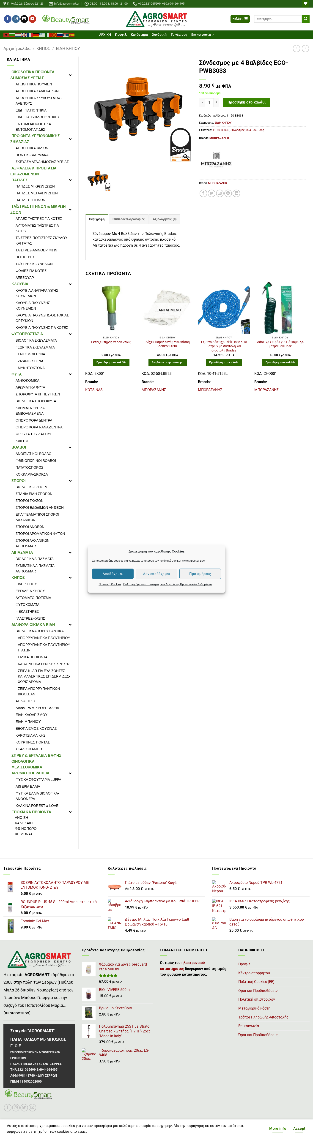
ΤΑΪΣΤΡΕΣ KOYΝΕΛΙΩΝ (34, 264)
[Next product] (296, 48)
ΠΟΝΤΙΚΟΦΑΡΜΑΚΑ (32, 155)
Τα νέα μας (179, 35)
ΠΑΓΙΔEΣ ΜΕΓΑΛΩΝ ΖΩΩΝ (37, 193)
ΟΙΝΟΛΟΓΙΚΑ (23, 761)
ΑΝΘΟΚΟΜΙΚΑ (27, 380)
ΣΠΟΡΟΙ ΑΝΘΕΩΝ (30, 527)
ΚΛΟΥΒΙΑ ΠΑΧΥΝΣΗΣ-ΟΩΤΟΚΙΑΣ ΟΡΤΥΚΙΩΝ (42, 318)
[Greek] (42, 34)
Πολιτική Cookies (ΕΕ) (256, 982)
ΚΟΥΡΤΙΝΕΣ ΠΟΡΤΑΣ (33, 742)
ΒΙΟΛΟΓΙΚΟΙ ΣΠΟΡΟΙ (32, 487)
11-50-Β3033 (221, 130)
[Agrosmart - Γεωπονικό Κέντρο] (156, 19)
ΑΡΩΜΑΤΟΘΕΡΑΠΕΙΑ (30, 773)
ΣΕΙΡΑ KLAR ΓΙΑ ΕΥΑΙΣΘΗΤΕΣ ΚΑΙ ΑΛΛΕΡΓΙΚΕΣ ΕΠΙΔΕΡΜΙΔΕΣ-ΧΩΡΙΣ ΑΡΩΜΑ (44, 676)
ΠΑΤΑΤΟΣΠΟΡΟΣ (29, 467)
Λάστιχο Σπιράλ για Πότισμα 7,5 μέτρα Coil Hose (280, 344)
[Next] (305, 339)
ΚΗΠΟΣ (43, 48)
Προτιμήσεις (200, 574)
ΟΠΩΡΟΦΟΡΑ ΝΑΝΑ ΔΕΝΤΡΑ (39, 427)
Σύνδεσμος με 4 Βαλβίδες (247, 130)
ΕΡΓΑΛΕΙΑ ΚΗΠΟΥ (30, 591)
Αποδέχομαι (113, 574)
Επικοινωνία (201, 35)
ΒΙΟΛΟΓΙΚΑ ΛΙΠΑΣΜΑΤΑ (35, 559)
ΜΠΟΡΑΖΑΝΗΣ (219, 138)
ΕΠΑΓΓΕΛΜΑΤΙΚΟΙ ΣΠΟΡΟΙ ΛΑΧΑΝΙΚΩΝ (37, 517)
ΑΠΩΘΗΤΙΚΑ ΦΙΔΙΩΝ (32, 148)
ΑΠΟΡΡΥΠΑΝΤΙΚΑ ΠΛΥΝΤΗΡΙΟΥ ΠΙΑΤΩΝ (44, 647)
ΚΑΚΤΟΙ (22, 441)
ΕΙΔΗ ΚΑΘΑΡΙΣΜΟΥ (31, 715)
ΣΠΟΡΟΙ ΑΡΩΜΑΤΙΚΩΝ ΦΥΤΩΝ (40, 534)
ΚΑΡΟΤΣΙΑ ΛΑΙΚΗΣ (30, 735)
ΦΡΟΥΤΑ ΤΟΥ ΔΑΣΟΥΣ (34, 434)
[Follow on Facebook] (7, 19)
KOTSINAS (94, 390)
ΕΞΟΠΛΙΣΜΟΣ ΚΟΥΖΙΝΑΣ (36, 728)
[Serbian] (66, 34)
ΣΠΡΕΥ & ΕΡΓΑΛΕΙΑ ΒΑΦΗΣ (36, 755)
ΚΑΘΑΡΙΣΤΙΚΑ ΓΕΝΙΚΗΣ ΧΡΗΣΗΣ (44, 664)
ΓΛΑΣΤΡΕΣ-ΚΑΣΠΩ (30, 618)
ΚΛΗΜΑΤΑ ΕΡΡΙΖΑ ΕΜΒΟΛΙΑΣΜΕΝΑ (30, 410)
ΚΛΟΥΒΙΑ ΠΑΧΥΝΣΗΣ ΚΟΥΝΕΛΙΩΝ (33, 305)
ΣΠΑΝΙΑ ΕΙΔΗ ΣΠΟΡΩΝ (34, 494)
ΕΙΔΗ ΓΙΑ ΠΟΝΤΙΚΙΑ (31, 110)
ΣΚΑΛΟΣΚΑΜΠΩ (29, 749)
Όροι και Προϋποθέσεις (258, 1035)
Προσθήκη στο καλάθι (247, 102)
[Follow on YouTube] (32, 19)
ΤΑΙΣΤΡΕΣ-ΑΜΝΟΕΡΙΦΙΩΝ (36, 250)
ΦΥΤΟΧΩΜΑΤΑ (27, 605)
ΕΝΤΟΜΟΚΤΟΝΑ (31, 354)
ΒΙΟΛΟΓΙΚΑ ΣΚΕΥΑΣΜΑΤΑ (36, 340)
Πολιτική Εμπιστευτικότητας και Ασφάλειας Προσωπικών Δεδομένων (167, 584)
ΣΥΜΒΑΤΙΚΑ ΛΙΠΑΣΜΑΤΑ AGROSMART (35, 568)
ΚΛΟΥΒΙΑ (19, 284)
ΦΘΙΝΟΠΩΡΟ (26, 828)
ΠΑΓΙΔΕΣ (19, 180)
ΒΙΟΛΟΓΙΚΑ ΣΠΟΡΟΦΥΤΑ (36, 401)
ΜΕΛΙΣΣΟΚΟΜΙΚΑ (26, 767)
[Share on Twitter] (211, 193)
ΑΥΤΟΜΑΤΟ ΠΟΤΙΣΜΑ (33, 598)
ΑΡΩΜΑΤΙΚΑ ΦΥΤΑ (30, 387)
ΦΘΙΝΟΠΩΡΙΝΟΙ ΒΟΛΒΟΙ (36, 461)
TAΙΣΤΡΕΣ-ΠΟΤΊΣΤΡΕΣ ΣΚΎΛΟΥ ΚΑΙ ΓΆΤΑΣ (41, 240)
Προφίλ (121, 35)
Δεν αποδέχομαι (156, 574)
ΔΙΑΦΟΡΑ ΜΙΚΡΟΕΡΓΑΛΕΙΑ (37, 708)
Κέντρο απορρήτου (254, 973)
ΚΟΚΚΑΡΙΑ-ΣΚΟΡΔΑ (32, 474)
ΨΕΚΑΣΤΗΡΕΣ (27, 611)
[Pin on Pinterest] (228, 193)
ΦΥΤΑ (16, 374)
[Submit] (306, 19)
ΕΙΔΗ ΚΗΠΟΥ (68, 48)
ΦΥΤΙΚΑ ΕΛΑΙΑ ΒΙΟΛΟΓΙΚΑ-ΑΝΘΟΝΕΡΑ (37, 796)
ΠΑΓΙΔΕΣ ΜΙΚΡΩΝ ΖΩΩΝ (35, 186)
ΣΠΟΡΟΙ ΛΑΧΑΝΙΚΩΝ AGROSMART (32, 543)
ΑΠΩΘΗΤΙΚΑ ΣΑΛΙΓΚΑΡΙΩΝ (37, 91)
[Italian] (48, 34)
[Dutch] (18, 34)
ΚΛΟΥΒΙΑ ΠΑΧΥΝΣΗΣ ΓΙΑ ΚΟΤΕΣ (42, 327)
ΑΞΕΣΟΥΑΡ (25, 278)
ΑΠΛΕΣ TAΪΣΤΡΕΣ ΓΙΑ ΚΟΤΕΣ (39, 219)
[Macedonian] (54, 34)
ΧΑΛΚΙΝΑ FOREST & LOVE (37, 806)
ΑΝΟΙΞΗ (21, 817)
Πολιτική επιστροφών (256, 999)
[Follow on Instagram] (16, 19)
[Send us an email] (24, 19)
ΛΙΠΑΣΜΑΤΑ (22, 552)
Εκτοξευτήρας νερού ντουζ (111, 342)
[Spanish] (72, 34)
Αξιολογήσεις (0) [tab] (165, 219)
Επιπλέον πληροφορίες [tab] (129, 219)
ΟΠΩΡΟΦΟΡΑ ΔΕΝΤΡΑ (34, 420)
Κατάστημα (139, 35)
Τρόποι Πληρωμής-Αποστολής (263, 1017)
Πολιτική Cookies (110, 584)
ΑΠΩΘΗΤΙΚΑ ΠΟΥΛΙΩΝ (34, 84)
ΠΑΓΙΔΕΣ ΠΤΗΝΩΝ (30, 200)
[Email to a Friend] (220, 193)
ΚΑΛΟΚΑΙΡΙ (24, 823)
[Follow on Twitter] (24, 1107)
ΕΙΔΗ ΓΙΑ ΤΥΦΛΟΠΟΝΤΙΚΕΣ (38, 117)
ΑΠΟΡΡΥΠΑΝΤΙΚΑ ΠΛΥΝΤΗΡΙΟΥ (44, 638)
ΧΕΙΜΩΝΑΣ (24, 834)
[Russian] (60, 34)
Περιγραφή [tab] (96, 219)
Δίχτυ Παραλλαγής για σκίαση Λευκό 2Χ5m (168, 344)
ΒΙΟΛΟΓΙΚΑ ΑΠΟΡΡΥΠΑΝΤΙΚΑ (40, 631)
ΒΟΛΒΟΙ (18, 447)
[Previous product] (305, 48)
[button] (240, 19)
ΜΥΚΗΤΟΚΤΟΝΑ (31, 368)
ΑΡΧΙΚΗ (105, 35)
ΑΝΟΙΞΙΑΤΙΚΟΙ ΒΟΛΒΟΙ (34, 454)
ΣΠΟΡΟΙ (18, 481)
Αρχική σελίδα (16, 48)
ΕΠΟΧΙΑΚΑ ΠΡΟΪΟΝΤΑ (31, 812)
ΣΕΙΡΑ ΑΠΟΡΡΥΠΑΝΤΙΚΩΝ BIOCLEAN (39, 691)
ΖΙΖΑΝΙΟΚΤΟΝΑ (30, 361)
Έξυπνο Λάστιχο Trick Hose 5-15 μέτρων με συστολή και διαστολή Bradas (224, 346)
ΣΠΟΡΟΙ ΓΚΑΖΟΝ (30, 501)
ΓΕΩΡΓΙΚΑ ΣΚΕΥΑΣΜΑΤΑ (35, 347)
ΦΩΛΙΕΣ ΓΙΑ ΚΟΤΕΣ (31, 271)
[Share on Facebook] (203, 193)
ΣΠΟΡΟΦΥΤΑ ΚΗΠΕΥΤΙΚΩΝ (38, 394)
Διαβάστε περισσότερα (167, 362)
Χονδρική (159, 35)
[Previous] (85, 339)
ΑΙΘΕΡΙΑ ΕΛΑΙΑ (28, 786)
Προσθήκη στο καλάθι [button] (111, 362)
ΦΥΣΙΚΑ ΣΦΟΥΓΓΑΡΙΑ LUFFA (38, 779)
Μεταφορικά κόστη (254, 1008)
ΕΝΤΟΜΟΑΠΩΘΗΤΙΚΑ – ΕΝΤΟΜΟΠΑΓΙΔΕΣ (35, 126)
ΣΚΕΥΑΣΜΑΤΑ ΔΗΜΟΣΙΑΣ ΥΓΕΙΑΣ (42, 162)
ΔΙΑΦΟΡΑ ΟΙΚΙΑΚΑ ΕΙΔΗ (33, 625)
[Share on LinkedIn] (236, 193)
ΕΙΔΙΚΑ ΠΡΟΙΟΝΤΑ (32, 657)
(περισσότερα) (16, 1013)
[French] (30, 34)
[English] (24, 34)
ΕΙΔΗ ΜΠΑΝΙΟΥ (28, 722)
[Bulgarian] (12, 34)
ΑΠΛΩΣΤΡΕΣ (26, 701)
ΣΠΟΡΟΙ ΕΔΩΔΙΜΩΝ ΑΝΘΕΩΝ (40, 507)
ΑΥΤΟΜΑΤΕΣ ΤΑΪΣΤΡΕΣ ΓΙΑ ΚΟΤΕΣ (37, 228)
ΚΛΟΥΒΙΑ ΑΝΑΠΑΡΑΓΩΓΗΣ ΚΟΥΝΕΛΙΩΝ (37, 293)
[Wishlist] (305, 4)
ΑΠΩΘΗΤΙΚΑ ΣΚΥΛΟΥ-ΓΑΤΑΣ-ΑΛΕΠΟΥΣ (39, 100)
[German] (36, 34)
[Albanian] (6, 34)
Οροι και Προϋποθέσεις (258, 990)
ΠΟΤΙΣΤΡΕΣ (25, 257)
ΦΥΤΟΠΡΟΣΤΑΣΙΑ (27, 334)
